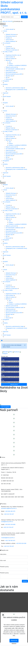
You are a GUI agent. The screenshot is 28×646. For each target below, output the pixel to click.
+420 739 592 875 (10, 540)
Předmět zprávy (4, 566)
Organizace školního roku (13, 55)
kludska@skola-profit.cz (8, 537)
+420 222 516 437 (9, 514)
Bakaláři (5, 351)
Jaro (10, 62)
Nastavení (14, 643)
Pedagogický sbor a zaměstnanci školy (16, 89)
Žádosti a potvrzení (11, 67)
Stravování (9, 79)
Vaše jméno (3, 554)
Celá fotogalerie (5, 406)
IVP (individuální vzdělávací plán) (15, 69)
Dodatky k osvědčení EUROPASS (18, 65)
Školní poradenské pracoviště (14, 74)
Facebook (16, 351)
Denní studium (9, 57)
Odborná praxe (10, 70)
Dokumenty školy (10, 36)
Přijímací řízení (10, 48)
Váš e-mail (3, 560)
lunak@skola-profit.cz (7, 521)
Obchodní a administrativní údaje (15, 88)
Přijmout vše (14, 640)
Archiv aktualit (10, 29)
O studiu (8, 46)
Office (10, 351)
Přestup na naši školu (11, 50)
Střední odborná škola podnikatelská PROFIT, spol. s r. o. (14, 7)
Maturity (8, 60)
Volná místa (9, 39)
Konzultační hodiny (11, 72)
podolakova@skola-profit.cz (9, 508)
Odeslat (25, 581)
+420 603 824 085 (21, 543)
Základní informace (11, 34)
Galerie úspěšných (11, 41)
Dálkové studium (10, 58)
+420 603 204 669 (10, 524)
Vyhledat (24, 17)
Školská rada (9, 75)
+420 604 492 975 (10, 511)
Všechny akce (14, 384)
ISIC (7, 77)
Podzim (11, 63)
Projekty (8, 38)
